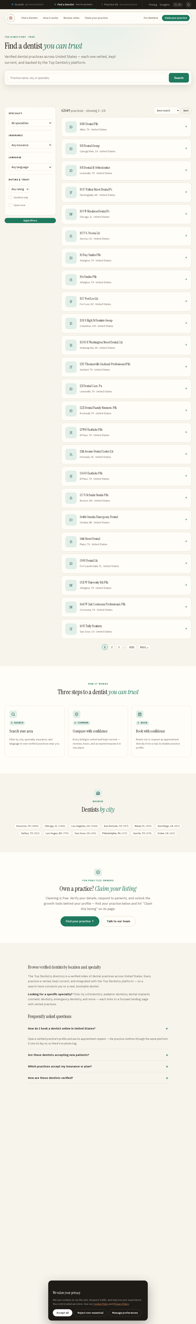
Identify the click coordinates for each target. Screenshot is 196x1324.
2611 (131, 647)
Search (179, 77)
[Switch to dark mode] (188, 4)
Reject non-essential (90, 1312)
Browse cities (71, 18)
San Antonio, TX (116, 826)
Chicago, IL (55, 826)
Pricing (153, 4)
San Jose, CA (85, 833)
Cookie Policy (101, 1304)
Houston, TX (27, 826)
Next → (144, 647)
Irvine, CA (166, 833)
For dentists (151, 17)
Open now (19, 205)
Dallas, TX (30, 833)
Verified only (21, 197)
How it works (50, 18)
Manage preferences (125, 1312)
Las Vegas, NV (57, 833)
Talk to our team (118, 921)
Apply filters (30, 220)
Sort (186, 110)
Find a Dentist (29, 18)
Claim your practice (96, 18)
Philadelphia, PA (114, 833)
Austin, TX (142, 833)
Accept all (62, 1312)
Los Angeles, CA (84, 826)
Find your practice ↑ (80, 921)
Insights (165, 4)
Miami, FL (143, 826)
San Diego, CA (169, 826)
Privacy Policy (121, 1304)
